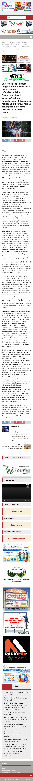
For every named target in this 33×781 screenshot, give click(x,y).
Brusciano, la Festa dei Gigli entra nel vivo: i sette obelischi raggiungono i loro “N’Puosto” (16, 719)
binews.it (14, 117)
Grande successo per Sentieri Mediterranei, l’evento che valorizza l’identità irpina (14, 753)
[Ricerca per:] (16, 17)
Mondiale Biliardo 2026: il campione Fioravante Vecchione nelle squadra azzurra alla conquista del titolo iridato (15, 746)
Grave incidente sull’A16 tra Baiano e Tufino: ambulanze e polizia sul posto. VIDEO (15, 727)
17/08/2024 (5, 117)
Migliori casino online (17, 539)
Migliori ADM (17, 511)
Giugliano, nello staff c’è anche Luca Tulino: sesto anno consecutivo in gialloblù (14, 734)
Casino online (17, 525)
